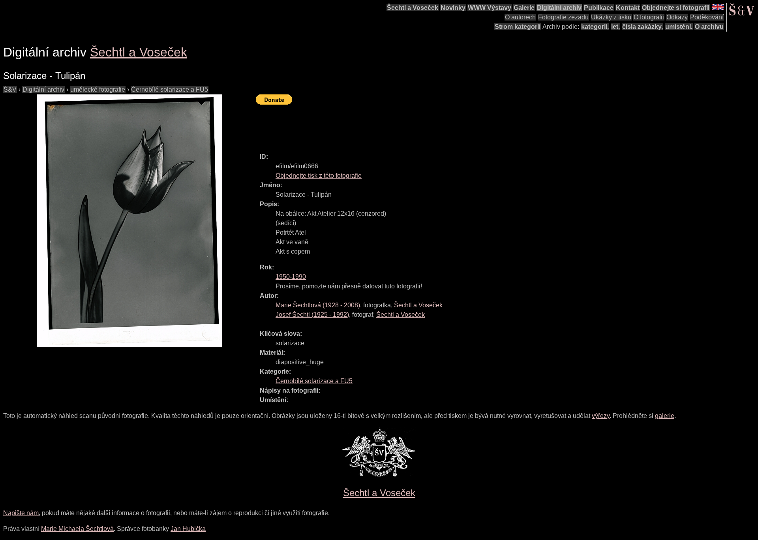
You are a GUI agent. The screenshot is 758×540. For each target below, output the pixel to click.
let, (615, 26)
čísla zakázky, (642, 26)
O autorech (520, 17)
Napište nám (21, 513)
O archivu (709, 26)
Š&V (10, 89)
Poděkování (707, 17)
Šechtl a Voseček (412, 7)
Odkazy (677, 17)
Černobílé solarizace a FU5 (169, 89)
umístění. (678, 26)
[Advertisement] (399, 125)
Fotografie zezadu (563, 17)
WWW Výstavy (489, 7)
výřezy (601, 415)
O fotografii (649, 17)
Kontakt (628, 7)
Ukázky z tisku (611, 17)
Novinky (453, 7)
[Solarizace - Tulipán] (129, 220)
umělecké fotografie (97, 89)
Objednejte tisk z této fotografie (319, 175)
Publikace (599, 7)
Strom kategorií (517, 26)
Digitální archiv (559, 7)
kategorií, (595, 26)
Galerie (524, 7)
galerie (664, 415)
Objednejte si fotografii (675, 7)
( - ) (318, 305)
